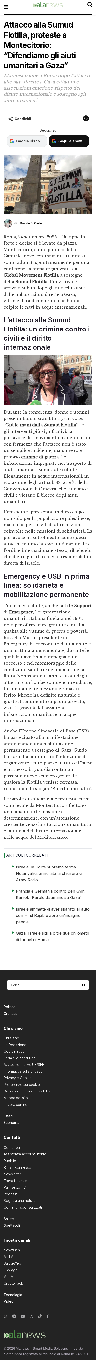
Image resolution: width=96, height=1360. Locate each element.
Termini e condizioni (20, 1058)
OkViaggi (11, 1270)
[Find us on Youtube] (23, 1316)
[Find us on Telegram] (14, 1316)
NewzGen (12, 1250)
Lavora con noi (16, 1104)
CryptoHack (13, 1283)
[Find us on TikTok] (40, 1316)
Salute (9, 1219)
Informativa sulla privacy (23, 1071)
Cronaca (10, 1013)
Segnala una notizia (19, 1200)
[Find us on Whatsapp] (5, 1316)
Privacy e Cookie (18, 1078)
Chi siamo (11, 1038)
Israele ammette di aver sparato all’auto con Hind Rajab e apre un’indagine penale (53, 915)
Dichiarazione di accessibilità (27, 1091)
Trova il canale (15, 1181)
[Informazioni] (86, 118)
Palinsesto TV (15, 1187)
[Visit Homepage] (48, 7)
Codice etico (14, 1051)
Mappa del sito (16, 1098)
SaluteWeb (12, 1263)
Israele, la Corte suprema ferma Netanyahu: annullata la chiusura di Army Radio (49, 873)
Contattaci (12, 1147)
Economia (11, 1123)
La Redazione (15, 1045)
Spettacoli (12, 1225)
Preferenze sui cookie (22, 1084)
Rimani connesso (17, 1167)
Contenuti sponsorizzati (23, 1207)
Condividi (23, 119)
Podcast (10, 1194)
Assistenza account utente (25, 1154)
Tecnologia (13, 1295)
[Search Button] (84, 985)
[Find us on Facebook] (48, 1316)
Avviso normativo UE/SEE (24, 1064)
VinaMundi (12, 1276)
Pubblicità (11, 1161)
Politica (9, 1007)
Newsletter (12, 1174)
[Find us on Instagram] (31, 1316)
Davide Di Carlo (31, 223)
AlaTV (8, 1257)
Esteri (8, 1116)
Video (9, 1301)
